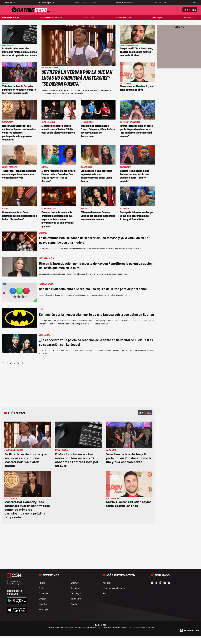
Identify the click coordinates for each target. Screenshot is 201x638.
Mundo (74, 603)
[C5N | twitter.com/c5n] (157, 583)
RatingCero (76, 598)
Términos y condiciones (114, 588)
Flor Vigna (157, 17)
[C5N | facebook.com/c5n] (153, 583)
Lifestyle (75, 582)
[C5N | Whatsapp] (170, 583)
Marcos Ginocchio (123, 17)
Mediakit (107, 582)
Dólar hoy (192, 2)
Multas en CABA (161, 2)
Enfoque (42, 598)
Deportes (43, 603)
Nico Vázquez (189, 17)
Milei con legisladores (125, 2)
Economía (43, 593)
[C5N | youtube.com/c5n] (165, 583)
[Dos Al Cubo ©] (189, 631)
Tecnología (75, 593)
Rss (104, 593)
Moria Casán (89, 17)
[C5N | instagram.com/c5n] (161, 583)
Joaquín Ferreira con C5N (51, 17)
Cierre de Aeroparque (45, 2)
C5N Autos (75, 588)
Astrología (43, 609)
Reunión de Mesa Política (85, 2)
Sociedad (43, 588)
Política (42, 582)
